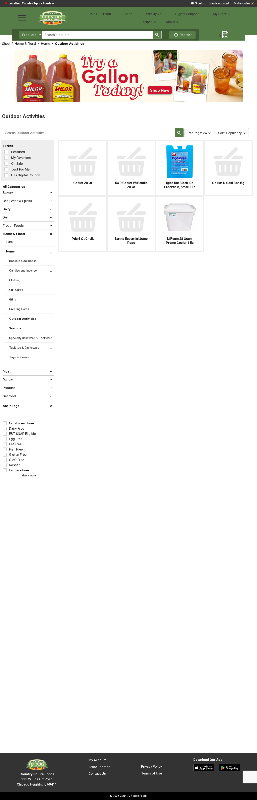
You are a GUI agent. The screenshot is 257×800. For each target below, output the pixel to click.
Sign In (199, 3)
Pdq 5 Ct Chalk (83, 239)
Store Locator (99, 767)
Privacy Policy (151, 766)
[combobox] (30, 35)
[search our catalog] (157, 35)
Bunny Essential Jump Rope (131, 241)
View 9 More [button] (28, 475)
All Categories (14, 187)
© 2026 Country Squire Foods (128, 795)
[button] (38, 3)
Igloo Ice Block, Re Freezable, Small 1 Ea (179, 185)
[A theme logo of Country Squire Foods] (52, 18)
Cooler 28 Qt (82, 183)
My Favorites (242, 3)
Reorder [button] (186, 35)
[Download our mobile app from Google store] (229, 767)
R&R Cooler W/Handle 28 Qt (131, 185)
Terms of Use (151, 773)
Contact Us (97, 773)
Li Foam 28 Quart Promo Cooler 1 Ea (180, 241)
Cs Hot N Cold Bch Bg (228, 183)
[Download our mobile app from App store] (203, 767)
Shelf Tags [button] (11, 406)
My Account (98, 760)
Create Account (219, 3)
